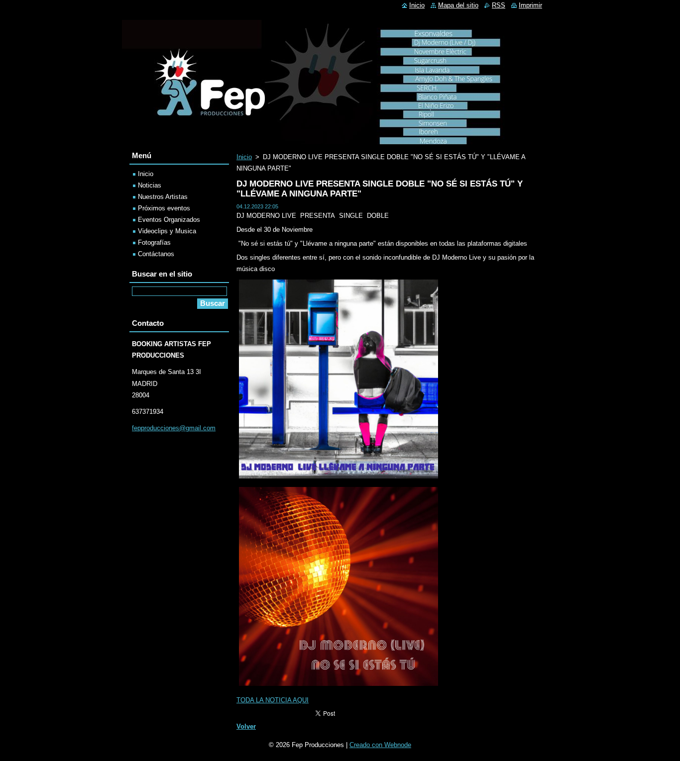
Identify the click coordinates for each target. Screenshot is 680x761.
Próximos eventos (164, 208)
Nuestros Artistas (163, 196)
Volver (246, 726)
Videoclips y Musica (167, 231)
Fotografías (154, 242)
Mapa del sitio (458, 5)
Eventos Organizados (169, 219)
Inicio (244, 157)
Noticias (149, 185)
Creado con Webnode (380, 745)
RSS (498, 5)
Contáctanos (156, 254)
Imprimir (530, 5)
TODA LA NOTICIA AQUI (272, 700)
